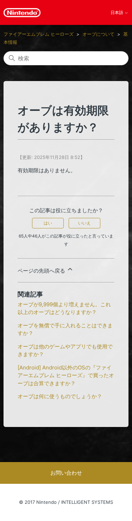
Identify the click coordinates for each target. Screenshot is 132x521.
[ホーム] (22, 12)
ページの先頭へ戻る (42, 270)
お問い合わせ (66, 472)
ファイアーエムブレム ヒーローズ (39, 34)
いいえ (84, 223)
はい (48, 223)
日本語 (117, 12)
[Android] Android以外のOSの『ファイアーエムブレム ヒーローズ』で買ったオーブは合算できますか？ (66, 375)
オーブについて (98, 34)
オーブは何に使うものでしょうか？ (60, 396)
